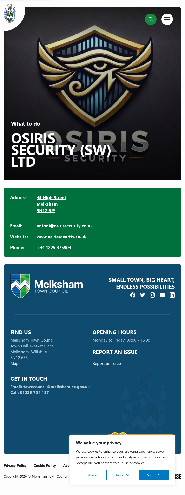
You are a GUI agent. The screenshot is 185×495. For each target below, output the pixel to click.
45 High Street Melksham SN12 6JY (51, 203)
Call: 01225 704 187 (29, 392)
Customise (91, 475)
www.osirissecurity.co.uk (61, 236)
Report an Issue (106, 363)
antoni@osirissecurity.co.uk (65, 226)
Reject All (122, 475)
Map (14, 363)
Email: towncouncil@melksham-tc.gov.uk (50, 386)
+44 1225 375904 (54, 247)
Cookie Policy (45, 465)
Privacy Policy (15, 465)
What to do (25, 123)
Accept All (154, 475)
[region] (122, 460)
